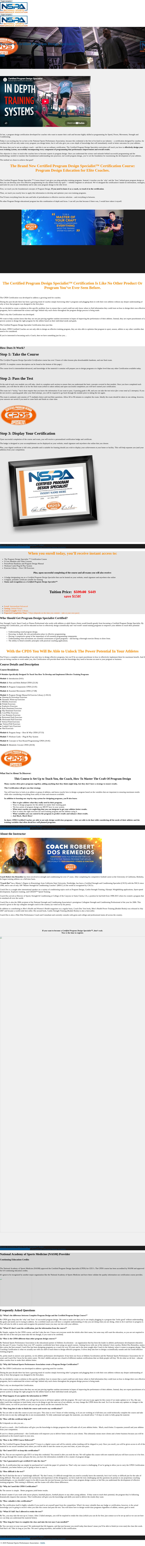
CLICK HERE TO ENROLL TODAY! (15, 547)
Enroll (2, 55)
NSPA (42, 1543)
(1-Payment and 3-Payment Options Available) (48, 547)
